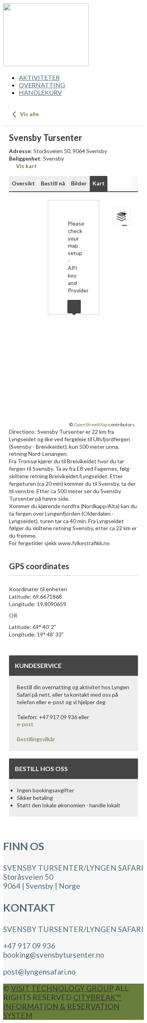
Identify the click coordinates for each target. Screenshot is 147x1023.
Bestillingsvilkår (36, 739)
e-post (25, 724)
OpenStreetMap (90, 424)
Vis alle (29, 114)
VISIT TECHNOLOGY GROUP (62, 988)
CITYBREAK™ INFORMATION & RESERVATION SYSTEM (62, 1006)
